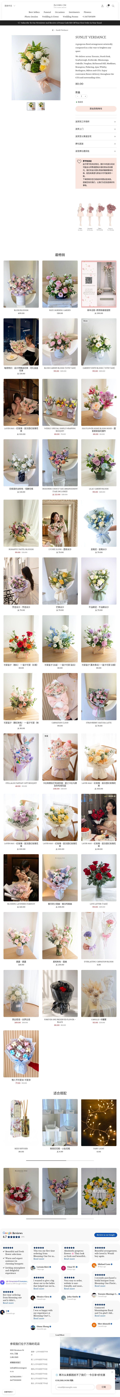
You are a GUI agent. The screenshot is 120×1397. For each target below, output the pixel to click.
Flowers (87, 12)
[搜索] (113, 6)
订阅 (104, 1387)
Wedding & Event (50, 17)
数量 (77, 92)
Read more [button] (39, 1259)
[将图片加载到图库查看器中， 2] (41, 106)
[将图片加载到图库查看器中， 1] (31, 106)
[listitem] (60, 22)
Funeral (47, 12)
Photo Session (31, 17)
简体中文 (9, 5)
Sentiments (74, 12)
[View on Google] (33, 1268)
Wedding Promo (70, 17)
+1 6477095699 (88, 17)
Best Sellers (34, 12)
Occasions (60, 12)
